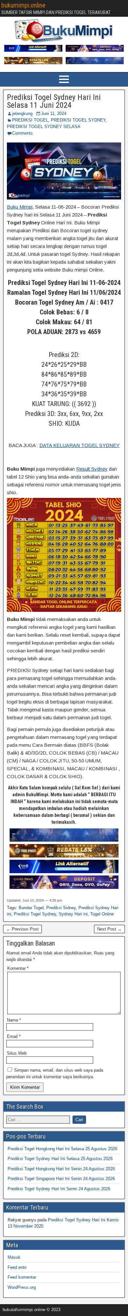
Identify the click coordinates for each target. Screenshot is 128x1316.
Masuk (14, 1257)
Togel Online (102, 914)
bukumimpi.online (23, 5)
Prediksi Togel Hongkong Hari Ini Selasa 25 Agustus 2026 (62, 1148)
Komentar (18, 968)
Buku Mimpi (19, 207)
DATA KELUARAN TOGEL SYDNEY (79, 445)
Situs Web (17, 1053)
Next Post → (109, 929)
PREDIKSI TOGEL (30, 120)
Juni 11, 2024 (53, 113)
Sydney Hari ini (73, 914)
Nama (14, 1020)
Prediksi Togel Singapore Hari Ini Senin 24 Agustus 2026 (61, 1178)
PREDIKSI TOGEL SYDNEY (78, 120)
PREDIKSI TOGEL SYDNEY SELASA (43, 126)
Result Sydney (92, 469)
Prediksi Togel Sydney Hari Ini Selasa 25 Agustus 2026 (60, 1158)
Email (14, 1036)
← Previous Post (22, 929)
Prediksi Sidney (61, 907)
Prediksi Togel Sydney (35, 914)
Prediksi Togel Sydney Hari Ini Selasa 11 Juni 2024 (54, 101)
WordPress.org (22, 1287)
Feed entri (17, 1267)
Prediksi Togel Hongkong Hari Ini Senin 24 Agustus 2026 (61, 1168)
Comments (22, 133)
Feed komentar (22, 1277)
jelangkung (22, 113)
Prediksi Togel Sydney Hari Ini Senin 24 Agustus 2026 (59, 1188)
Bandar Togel (31, 907)
